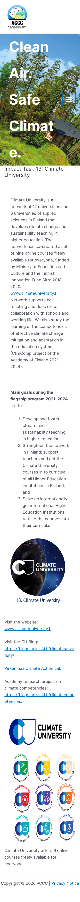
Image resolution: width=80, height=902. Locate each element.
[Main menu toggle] (69, 99)
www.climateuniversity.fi (33, 293)
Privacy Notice (65, 883)
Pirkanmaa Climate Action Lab (32, 668)
